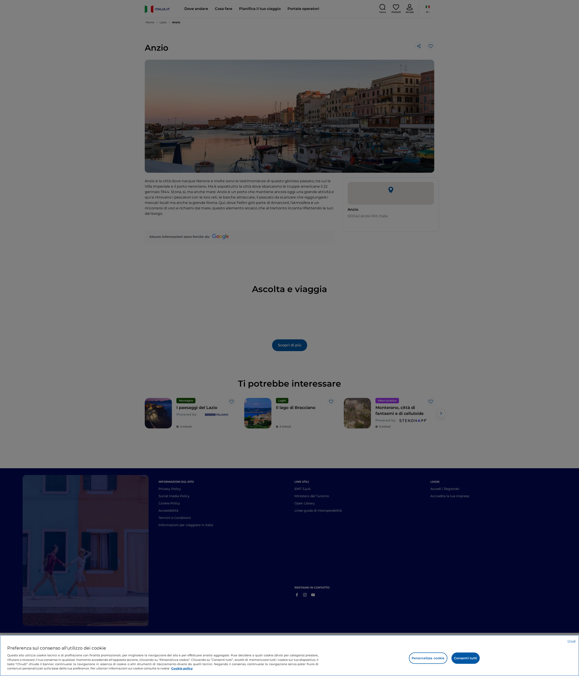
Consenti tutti (465, 658)
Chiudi (571, 641)
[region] (289, 655)
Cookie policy (182, 668)
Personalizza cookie (428, 658)
